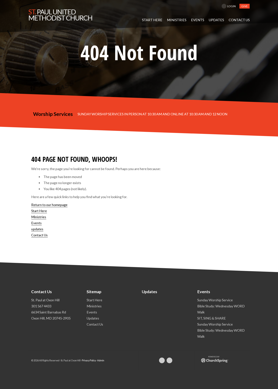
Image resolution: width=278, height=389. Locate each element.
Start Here (39, 211)
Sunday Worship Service (215, 300)
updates (37, 229)
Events (36, 223)
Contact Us (39, 235)
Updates (93, 318)
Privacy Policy (89, 360)
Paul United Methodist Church (60, 15)
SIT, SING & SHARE (211, 318)
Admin (100, 360)
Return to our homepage (49, 205)
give (244, 6)
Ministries (38, 217)
